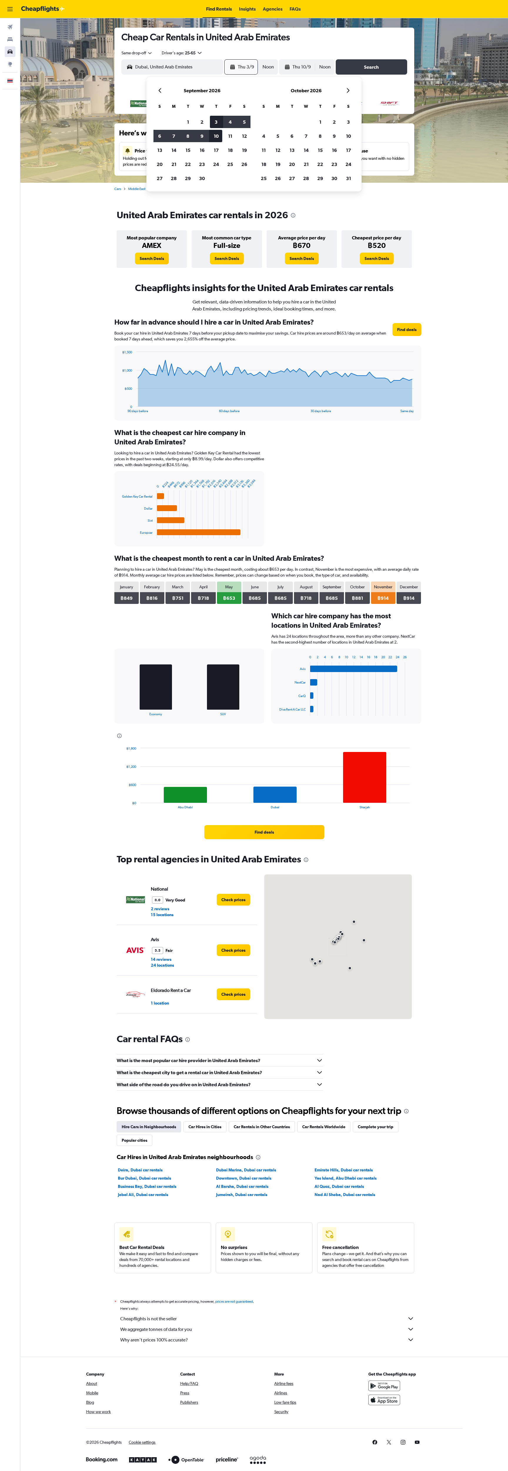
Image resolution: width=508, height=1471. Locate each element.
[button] (10, 9)
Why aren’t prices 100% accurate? (154, 1340)
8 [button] (187, 136)
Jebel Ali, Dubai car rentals (143, 1194)
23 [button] (202, 164)
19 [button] (244, 150)
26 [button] (244, 164)
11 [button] (230, 136)
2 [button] (201, 122)
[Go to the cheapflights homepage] (43, 9)
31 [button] (348, 178)
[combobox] (137, 53)
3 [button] (216, 122)
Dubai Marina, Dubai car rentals (246, 1170)
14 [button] (173, 150)
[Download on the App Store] (384, 1400)
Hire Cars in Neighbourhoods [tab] (149, 1126)
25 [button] (230, 164)
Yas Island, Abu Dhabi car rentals (346, 1178)
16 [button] (202, 150)
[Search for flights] (10, 27)
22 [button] (188, 164)
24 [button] (216, 164)
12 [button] (244, 136)
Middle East (137, 189)
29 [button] (188, 178)
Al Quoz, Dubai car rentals (339, 1186)
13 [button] (159, 150)
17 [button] (216, 150)
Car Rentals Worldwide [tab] (323, 1126)
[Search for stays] (10, 39)
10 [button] (216, 136)
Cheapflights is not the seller (148, 1318)
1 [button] (188, 122)
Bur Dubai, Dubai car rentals (144, 1178)
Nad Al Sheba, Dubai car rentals (345, 1194)
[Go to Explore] (10, 64)
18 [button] (230, 150)
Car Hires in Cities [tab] (204, 1126)
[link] (152, 258)
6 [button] (159, 136)
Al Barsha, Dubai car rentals (242, 1186)
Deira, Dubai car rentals (140, 1170)
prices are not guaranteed (234, 1301)
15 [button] (188, 150)
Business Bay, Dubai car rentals (147, 1186)
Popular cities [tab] (134, 1140)
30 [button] (202, 178)
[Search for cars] (10, 52)
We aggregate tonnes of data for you (156, 1329)
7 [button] (173, 136)
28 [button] (174, 178)
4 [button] (230, 122)
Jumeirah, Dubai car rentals (241, 1194)
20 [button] (160, 164)
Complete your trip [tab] (375, 1126)
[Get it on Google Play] (384, 1386)
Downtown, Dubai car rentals (243, 1178)
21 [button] (173, 164)
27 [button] (160, 178)
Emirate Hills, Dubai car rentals (344, 1170)
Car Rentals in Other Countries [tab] (262, 1126)
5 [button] (244, 122)
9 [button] (201, 136)
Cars (117, 189)
